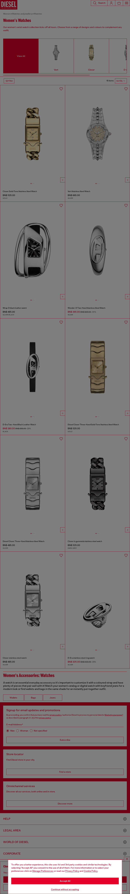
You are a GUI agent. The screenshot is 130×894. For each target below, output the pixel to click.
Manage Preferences (42, 871)
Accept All (65, 881)
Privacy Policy (72, 871)
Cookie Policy (91, 871)
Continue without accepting (65, 889)
